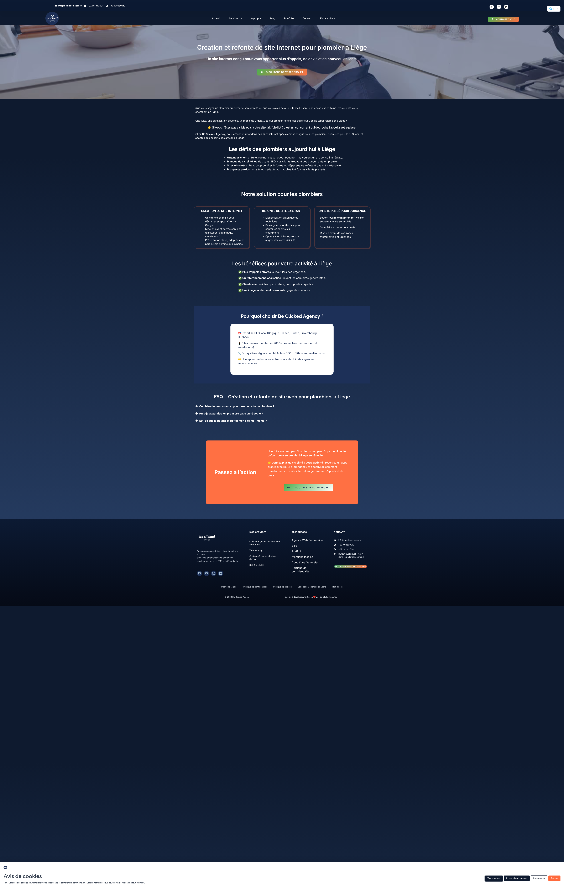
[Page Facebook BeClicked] (199, 573)
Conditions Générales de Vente (312, 587)
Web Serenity (255, 550)
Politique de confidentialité (255, 587)
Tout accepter (493, 878)
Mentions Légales (229, 587)
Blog (272, 18)
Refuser (554, 878)
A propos (256, 18)
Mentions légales (302, 556)
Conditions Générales (305, 562)
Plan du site (337, 587)
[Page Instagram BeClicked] (213, 573)
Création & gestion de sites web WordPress (264, 543)
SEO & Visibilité (256, 565)
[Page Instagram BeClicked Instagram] (499, 7)
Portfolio (289, 18)
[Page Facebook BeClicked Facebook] (492, 7)
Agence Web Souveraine (307, 540)
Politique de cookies (282, 587)
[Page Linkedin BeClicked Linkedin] (506, 7)
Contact (307, 18)
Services (234, 18)
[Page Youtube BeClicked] (206, 573)
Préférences (539, 878)
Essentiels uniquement (516, 878)
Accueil (216, 18)
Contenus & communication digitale (262, 557)
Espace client (327, 18)
